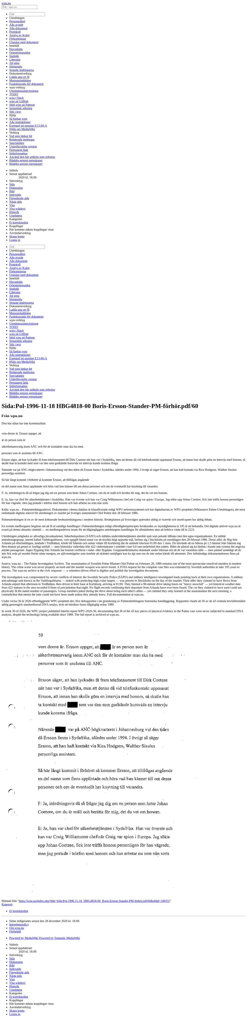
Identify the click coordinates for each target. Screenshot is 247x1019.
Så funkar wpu (18, 118)
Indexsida (15, 194)
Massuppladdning (20, 80)
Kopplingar (16, 226)
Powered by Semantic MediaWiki (59, 938)
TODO (13, 94)
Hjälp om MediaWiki (22, 129)
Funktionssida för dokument (26, 84)
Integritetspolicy (19, 924)
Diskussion (16, 187)
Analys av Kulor (19, 35)
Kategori (7, 904)
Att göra (14, 63)
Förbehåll (15, 931)
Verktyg (14, 132)
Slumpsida (15, 66)
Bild (11, 191)
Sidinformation (18, 153)
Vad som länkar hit (20, 136)
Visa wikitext (17, 208)
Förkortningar (17, 38)
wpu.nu (6, 3)
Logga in (14, 240)
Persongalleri (17, 21)
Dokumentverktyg (20, 73)
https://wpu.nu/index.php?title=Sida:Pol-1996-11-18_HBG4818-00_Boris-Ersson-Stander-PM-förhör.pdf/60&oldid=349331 (94, 901)
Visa (12, 205)
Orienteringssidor (19, 52)
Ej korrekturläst (18, 222)
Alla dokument (18, 28)
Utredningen (17, 18)
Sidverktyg (16, 180)
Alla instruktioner (19, 122)
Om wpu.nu (16, 928)
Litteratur (14, 59)
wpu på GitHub (18, 101)
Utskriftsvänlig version (23, 146)
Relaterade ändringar (22, 139)
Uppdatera (15, 215)
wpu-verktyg (17, 87)
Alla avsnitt (16, 24)
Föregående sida (19, 198)
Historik (14, 212)
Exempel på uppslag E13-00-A (28, 125)
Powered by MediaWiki (23, 938)
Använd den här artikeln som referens (32, 157)
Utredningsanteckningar (23, 90)
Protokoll (14, 31)
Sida (12, 184)
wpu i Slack (16, 97)
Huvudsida (16, 49)
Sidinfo (13, 170)
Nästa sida (15, 201)
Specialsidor (16, 143)
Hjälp (12, 115)
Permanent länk (18, 150)
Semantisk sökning (20, 108)
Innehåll (14, 45)
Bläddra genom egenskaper (25, 160)
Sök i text (15, 111)
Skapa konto (17, 236)
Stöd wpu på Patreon (22, 104)
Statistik (14, 56)
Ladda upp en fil (19, 77)
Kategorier (15, 219)
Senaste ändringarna (21, 70)
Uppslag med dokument (23, 42)
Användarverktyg (20, 233)
